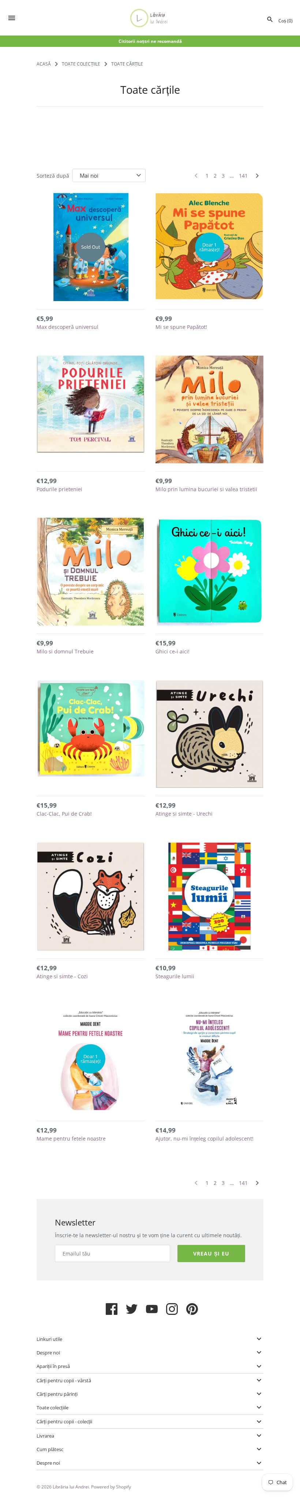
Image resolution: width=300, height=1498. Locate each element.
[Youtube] (152, 1312)
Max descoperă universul (67, 326)
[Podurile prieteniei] (91, 409)
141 (243, 175)
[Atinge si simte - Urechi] (209, 734)
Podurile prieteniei (59, 489)
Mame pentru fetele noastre (71, 1138)
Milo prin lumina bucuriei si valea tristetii (206, 489)
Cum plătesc (50, 1449)
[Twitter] (132, 1312)
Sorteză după (53, 175)
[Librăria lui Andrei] (150, 18)
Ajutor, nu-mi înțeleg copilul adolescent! (204, 1138)
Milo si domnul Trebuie (65, 651)
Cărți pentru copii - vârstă (64, 1380)
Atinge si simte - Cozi (62, 976)
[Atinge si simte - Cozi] (91, 896)
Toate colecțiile (52, 1407)
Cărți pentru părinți (57, 1394)
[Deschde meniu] (11, 19)
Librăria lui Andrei (71, 1487)
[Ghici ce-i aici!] (209, 572)
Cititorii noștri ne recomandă (150, 41)
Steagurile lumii (174, 976)
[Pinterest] (192, 1312)
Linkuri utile (49, 1339)
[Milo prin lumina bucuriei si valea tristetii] (209, 409)
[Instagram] (172, 1312)
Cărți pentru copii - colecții (64, 1421)
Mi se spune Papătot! (181, 326)
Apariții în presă (53, 1366)
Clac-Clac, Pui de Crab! (64, 813)
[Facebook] (111, 1312)
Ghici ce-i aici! (172, 651)
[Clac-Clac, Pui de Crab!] (91, 734)
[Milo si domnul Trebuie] (91, 572)
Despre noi (48, 1352)
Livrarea (45, 1435)
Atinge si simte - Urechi (184, 813)
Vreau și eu (211, 1253)
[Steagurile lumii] (209, 896)
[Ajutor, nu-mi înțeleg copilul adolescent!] (209, 1059)
